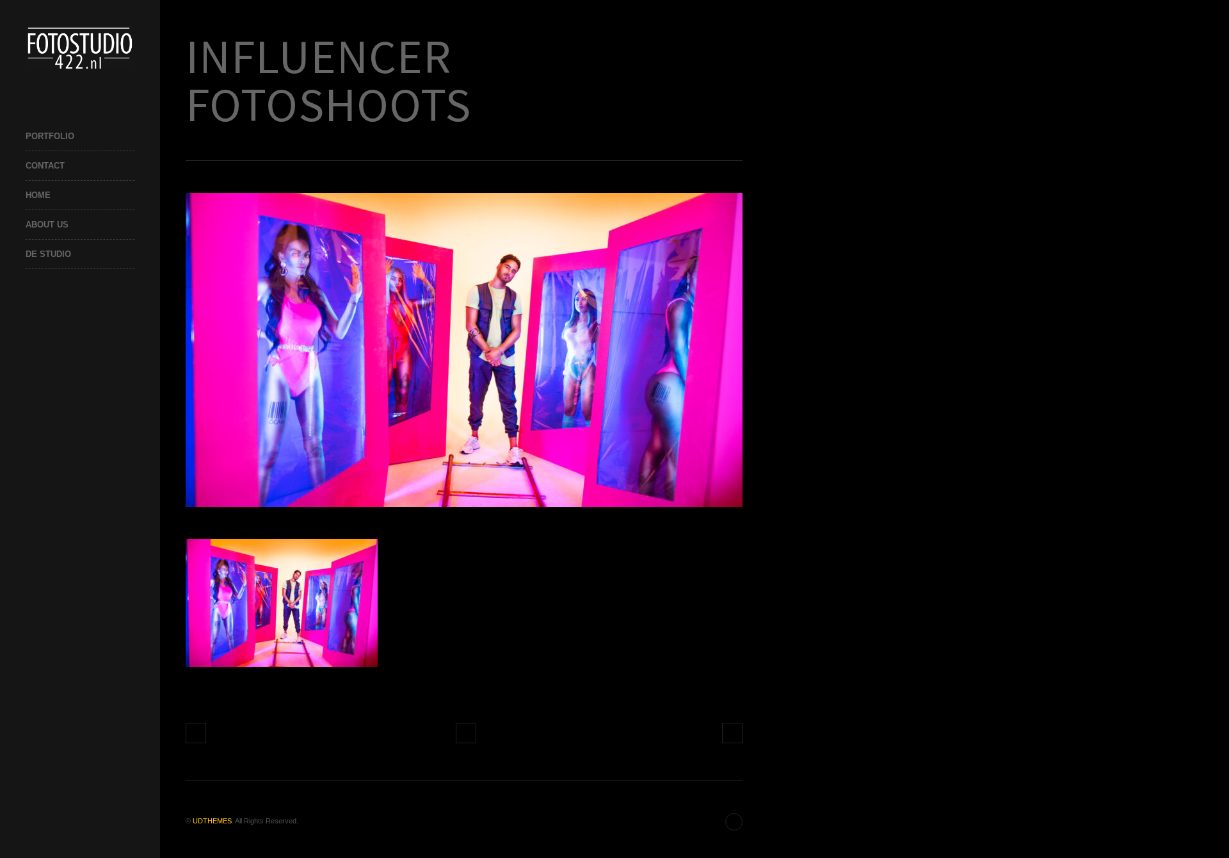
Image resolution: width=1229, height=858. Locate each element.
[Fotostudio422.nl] (80, 48)
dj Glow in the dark (196, 733)
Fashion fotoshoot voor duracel (732, 733)
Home (38, 195)
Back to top (734, 821)
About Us (47, 224)
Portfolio (50, 136)
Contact (45, 165)
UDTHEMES (212, 821)
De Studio (48, 254)
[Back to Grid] (466, 733)
